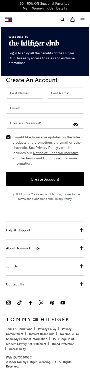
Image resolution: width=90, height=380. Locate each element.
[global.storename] (8, 19)
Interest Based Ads (41, 334)
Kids (50, 8)
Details (61, 8)
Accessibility (17, 349)
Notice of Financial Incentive (55, 153)
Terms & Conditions (19, 329)
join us (12, 266)
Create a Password (25, 123)
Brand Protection (63, 344)
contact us (15, 284)
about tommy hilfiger (23, 248)
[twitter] (41, 303)
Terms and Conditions (43, 158)
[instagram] (8, 303)
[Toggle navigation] (82, 19)
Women (38, 8)
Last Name (59, 93)
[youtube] (62, 303)
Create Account (45, 179)
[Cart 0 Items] (72, 19)
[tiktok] (19, 303)
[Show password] (75, 125)
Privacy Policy (47, 147)
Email (14, 108)
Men (26, 8)
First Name (19, 93)
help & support (18, 230)
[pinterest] (52, 303)
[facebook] (30, 303)
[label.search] (62, 19)
